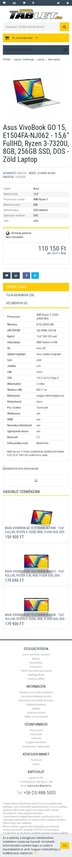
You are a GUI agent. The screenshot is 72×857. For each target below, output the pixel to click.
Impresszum (36, 730)
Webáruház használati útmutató (36, 700)
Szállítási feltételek (36, 704)
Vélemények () (16, 303)
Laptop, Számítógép (24, 59)
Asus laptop (54, 59)
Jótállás (36, 708)
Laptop (41, 59)
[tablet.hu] (36, 14)
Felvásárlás (36, 666)
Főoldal (6, 59)
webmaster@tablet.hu (39, 785)
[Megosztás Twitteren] (35, 275)
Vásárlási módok (36, 712)
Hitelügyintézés (36, 674)
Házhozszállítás (36, 678)
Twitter (36, 764)
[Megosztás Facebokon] (26, 275)
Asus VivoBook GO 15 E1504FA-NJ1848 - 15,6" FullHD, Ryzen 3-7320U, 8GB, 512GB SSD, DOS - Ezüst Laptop (35, 532)
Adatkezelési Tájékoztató (36, 746)
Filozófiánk (36, 734)
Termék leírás (16, 287)
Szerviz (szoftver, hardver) (36, 654)
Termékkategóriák (18, 50)
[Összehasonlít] (16, 275)
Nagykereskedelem (36, 742)
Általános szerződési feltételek (36, 692)
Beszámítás (36, 662)
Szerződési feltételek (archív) (36, 696)
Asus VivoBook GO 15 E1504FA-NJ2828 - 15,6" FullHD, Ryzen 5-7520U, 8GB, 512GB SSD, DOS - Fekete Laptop (35, 619)
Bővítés (36, 658)
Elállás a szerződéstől (36, 716)
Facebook (36, 760)
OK (65, 845)
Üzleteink (36, 738)
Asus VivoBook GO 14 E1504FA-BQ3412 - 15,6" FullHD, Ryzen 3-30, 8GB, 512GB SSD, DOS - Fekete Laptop (34, 575)
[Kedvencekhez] (7, 275)
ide (35, 853)
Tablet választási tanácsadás (36, 670)
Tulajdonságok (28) (20, 295)
